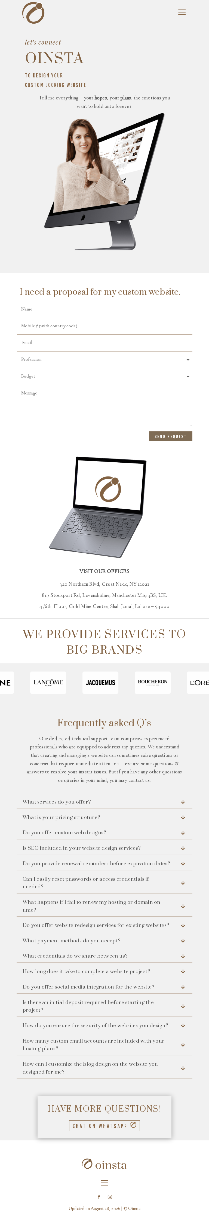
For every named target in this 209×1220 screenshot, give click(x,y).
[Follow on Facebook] (99, 1197)
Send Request (171, 436)
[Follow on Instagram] (110, 1197)
